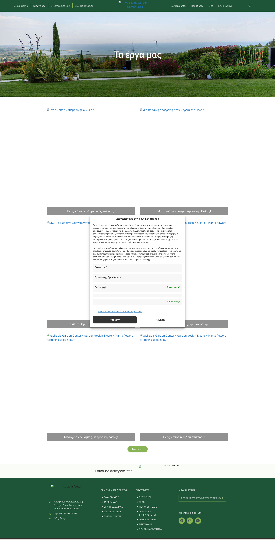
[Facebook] (182, 520)
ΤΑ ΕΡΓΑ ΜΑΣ (110, 502)
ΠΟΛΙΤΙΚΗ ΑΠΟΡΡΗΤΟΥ (150, 529)
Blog (211, 5)
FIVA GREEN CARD (148, 507)
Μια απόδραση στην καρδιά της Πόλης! (184, 211)
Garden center (178, 5)
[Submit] (202, 506)
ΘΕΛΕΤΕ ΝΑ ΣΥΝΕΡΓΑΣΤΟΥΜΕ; (148, 513)
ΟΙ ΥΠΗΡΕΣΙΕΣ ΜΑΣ (113, 507)
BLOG (142, 502)
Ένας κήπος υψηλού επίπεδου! (184, 437)
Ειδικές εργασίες (84, 5)
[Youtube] (198, 520)
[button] (249, 5)
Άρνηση (160, 319)
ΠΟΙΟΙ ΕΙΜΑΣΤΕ (111, 497)
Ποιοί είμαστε (20, 5)
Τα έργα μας (39, 5)
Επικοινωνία (225, 5)
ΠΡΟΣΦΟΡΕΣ (145, 497)
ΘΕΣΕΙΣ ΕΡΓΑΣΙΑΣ (147, 519)
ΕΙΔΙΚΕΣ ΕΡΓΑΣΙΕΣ (112, 511)
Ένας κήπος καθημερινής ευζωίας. (91, 211)
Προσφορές (197, 5)
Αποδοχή (115, 319)
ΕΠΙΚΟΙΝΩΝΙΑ (145, 524)
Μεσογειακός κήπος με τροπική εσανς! (91, 437)
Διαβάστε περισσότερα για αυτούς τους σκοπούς (120, 311)
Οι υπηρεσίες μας (60, 5)
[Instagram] (190, 520)
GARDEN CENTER (112, 516)
